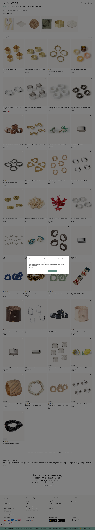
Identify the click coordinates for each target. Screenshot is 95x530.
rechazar (49, 264)
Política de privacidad (33, 265)
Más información (32, 267)
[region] (48, 265)
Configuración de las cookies (41, 270)
